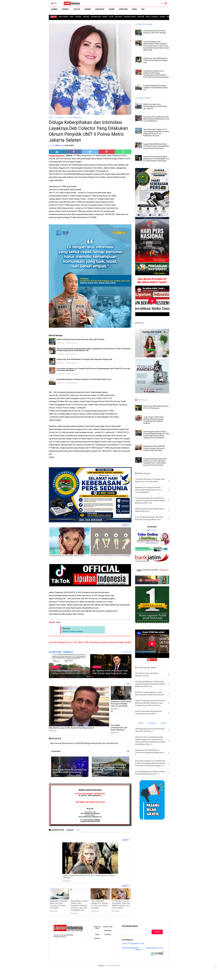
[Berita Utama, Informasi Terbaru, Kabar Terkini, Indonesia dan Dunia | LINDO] (71, 4)
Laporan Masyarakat (74, 117)
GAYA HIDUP (99, 9)
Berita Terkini (55, 667)
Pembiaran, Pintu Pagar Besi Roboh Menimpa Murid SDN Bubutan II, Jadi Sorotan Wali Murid (156, 119)
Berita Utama (97, 667)
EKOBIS (112, 9)
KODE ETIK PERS (97, 927)
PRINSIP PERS (107, 927)
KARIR (97, 934)
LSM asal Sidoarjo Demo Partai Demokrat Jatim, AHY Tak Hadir (80, 339)
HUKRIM (87, 9)
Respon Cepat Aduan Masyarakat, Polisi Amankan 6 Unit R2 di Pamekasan (70, 771)
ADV (143, 9)
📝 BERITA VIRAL (143, 98)
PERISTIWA (123, 9)
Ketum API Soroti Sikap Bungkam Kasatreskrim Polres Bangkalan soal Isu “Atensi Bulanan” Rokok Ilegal (156, 159)
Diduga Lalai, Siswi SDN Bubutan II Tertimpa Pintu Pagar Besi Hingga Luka (84, 359)
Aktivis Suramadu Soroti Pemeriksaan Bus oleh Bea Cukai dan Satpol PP (155, 106)
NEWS (55, 9)
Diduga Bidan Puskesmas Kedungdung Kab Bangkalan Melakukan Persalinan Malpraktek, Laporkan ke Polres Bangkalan (109, 768)
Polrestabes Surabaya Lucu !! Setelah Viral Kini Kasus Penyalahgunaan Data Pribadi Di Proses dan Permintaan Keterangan (93, 369)
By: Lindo (51, 145)
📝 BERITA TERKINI (144, 24)
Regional (60, 117)
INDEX (134, 9)
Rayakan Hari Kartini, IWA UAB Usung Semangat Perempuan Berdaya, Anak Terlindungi (154, 448)
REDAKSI (97, 938)
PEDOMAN (107, 930)
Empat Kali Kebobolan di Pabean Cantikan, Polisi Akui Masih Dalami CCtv (84, 379)
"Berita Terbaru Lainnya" (72, 631)
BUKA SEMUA (126, 652)
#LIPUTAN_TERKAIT (61, 652)
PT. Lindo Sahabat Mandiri (112, 965)
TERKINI (65, 9)
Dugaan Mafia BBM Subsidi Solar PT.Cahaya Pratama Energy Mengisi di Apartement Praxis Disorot (156, 146)
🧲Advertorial (141, 400)
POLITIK (77, 9)
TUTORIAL (107, 934)
